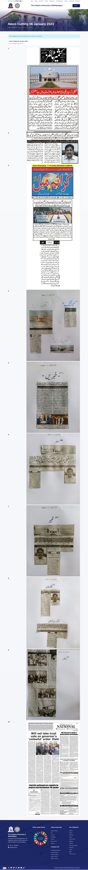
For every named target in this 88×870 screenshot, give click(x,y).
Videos (46, 1)
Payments (71, 834)
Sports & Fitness (54, 856)
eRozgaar (71, 847)
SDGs (70, 849)
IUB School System (73, 845)
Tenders (52, 839)
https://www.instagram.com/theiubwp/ (34, 36)
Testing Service (72, 853)
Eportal (70, 832)
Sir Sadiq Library (59, 1)
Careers (66, 1)
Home (9, 27)
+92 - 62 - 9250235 (13, 845)
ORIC (70, 851)
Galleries (53, 843)
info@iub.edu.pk (13, 847)
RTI (51, 832)
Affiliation (71, 841)
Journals (71, 843)
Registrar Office (54, 830)
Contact (52, 834)
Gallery (36, 1)
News (32, 1)
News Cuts (41, 1)
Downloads (71, 1)
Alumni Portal (72, 839)
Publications (52, 1)
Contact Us (77, 1)
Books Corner (54, 841)
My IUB (70, 830)
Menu (75, 5)
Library (70, 837)
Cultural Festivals (54, 852)
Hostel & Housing (54, 858)
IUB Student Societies (55, 850)
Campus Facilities (54, 854)
